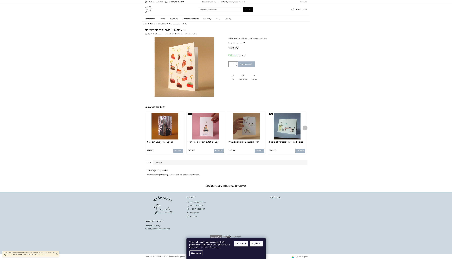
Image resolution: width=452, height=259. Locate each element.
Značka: (191, 34)
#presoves (240, 185)
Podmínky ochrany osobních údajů (233, 2)
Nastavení (196, 253)
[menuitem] (149, 19)
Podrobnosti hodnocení (175, 34)
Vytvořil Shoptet (301, 257)
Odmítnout (241, 243)
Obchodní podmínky (209, 2)
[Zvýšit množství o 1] (237, 63)
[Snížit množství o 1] (237, 65)
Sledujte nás (194, 212)
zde (218, 247)
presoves (193, 216)
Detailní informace (235, 43)
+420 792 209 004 (197, 206)
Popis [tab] (149, 162)
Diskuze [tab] (159, 162)
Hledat (248, 10)
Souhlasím (256, 243)
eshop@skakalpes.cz (198, 202)
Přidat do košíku (246, 64)
